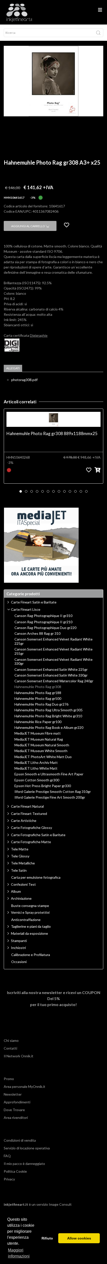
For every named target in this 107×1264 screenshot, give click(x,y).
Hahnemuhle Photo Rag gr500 (37, 699)
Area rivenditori (16, 1117)
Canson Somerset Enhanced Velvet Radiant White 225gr (53, 641)
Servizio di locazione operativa (27, 1148)
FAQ (7, 1156)
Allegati (13, 368)
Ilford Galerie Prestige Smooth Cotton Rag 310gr (52, 792)
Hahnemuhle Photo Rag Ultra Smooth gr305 (48, 710)
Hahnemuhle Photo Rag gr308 (37, 687)
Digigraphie (39, 335)
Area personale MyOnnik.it (24, 1086)
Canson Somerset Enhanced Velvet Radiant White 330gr (53, 662)
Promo (9, 1079)
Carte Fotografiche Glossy (31, 827)
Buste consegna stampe (30, 906)
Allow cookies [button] (79, 1238)
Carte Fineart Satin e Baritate (33, 602)
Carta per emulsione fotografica (35, 877)
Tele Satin (19, 870)
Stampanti (19, 940)
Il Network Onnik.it (18, 1056)
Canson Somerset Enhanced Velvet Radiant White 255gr (53, 651)
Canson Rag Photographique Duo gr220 (45, 628)
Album (16, 891)
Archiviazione (21, 898)
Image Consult (60, 1204)
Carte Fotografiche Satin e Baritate (38, 835)
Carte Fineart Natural (27, 806)
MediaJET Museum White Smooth (40, 751)
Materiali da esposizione (29, 933)
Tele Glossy (20, 856)
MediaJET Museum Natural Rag (38, 739)
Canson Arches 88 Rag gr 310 (37, 633)
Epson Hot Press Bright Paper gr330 (42, 786)
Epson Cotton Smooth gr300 (36, 780)
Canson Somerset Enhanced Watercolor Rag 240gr (53, 681)
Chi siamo (11, 1040)
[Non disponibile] (8, 470)
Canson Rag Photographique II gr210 (43, 622)
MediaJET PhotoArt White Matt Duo (43, 757)
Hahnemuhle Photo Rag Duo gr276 (41, 704)
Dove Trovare (14, 1110)
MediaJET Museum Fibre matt (37, 733)
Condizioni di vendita (20, 1140)
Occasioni (19, 962)
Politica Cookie (15, 1171)
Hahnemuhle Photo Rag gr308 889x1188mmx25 (52, 433)
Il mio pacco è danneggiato (24, 1163)
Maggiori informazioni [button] (19, 1253)
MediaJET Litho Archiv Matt (36, 763)
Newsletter (13, 1094)
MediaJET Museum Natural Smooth (41, 745)
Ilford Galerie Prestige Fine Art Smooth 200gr (49, 797)
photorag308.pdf (24, 380)
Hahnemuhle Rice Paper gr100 (37, 722)
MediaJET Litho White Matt (35, 768)
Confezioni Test (23, 884)
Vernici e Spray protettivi (30, 912)
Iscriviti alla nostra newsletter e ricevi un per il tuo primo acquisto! (53, 998)
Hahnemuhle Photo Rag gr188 (37, 693)
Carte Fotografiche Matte (31, 842)
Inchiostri (18, 947)
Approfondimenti (17, 1102)
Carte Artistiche (23, 820)
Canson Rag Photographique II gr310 (43, 616)
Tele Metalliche (23, 863)
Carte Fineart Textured (29, 813)
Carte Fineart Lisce (25, 609)
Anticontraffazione (26, 920)
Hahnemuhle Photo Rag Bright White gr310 (48, 716)
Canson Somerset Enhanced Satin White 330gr (51, 675)
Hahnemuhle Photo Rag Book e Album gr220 (48, 728)
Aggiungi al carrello (28, 226)
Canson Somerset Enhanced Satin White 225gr (51, 670)
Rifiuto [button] (47, 1238)
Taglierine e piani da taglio (31, 926)
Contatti (10, 1048)
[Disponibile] (40, 197)
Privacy (9, 1179)
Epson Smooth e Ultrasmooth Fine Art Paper (48, 774)
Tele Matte (19, 849)
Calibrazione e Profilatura (30, 955)
